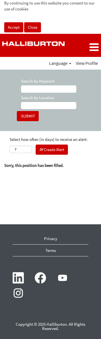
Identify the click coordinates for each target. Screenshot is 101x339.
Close (32, 27)
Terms (50, 250)
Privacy (50, 238)
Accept (14, 27)
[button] (84, 47)
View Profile (87, 63)
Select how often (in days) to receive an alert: (49, 139)
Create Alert (53, 149)
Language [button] (58, 63)
